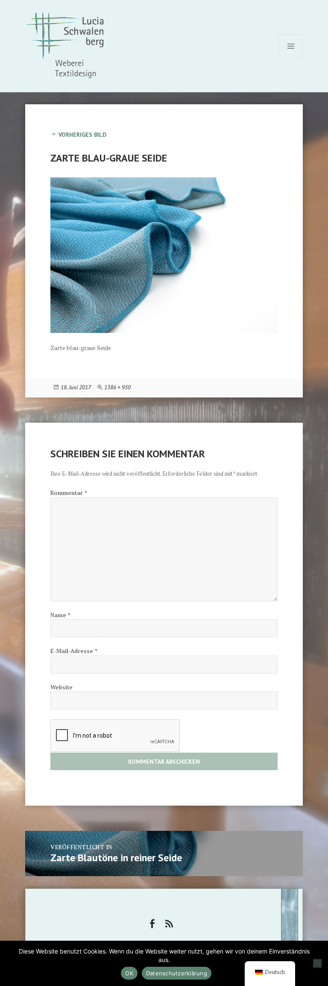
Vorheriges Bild (82, 134)
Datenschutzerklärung (176, 973)
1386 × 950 (117, 387)
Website (61, 687)
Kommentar (68, 493)
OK (129, 973)
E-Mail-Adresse (73, 651)
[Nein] (317, 963)
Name (60, 615)
